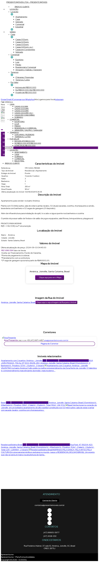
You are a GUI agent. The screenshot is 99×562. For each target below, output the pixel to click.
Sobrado (19, 22)
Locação (14, 11)
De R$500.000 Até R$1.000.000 (29, 90)
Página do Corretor (49, 343)
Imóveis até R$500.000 (25, 87)
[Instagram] (49, 523)
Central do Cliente (49, 500)
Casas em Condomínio (25, 49)
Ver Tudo (12, 14)
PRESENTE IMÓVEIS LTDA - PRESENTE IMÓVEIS (26, 2)
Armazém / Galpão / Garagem (28, 70)
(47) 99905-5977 (51, 532)
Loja (17, 62)
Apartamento (21, 17)
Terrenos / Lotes (22, 80)
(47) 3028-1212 (49, 536)
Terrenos (14, 72)
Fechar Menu (12, 95)
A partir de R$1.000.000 (25, 92)
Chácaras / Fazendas (24, 77)
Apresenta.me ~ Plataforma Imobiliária (18, 557)
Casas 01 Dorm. (21, 39)
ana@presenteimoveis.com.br (56, 340)
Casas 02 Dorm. (22, 42)
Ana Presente (11, 340)
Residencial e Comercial (25, 67)
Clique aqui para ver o (50, 277)
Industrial (19, 27)
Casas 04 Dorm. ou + (24, 47)
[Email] (49, 519)
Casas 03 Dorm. (22, 44)
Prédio (18, 64)
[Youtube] (49, 514)
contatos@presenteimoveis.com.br (49, 505)
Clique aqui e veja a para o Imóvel (56, 302)
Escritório (19, 59)
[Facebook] (49, 510)
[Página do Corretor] (9, 337)
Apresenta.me (7, 554)
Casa (17, 19)
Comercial (19, 24)
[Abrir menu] (0, 99)
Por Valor (14, 82)
